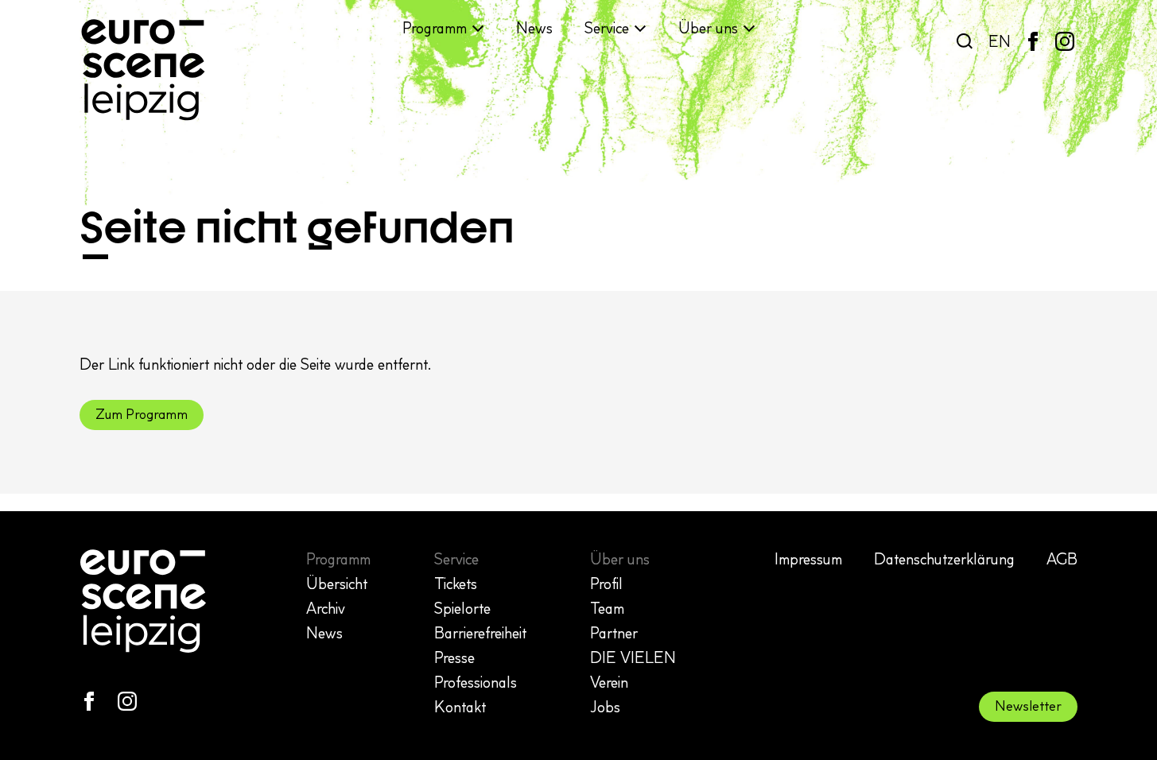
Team (607, 608)
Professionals (475, 682)
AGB (1061, 558)
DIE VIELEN (633, 657)
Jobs (605, 706)
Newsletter (1028, 706)
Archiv (325, 608)
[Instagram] (1064, 41)
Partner (614, 632)
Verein (609, 682)
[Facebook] (1033, 41)
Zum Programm (141, 414)
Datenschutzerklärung (944, 558)
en (999, 41)
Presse (454, 657)
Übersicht (336, 583)
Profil (606, 583)
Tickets (455, 583)
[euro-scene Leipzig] (143, 70)
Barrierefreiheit (480, 632)
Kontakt (460, 706)
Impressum (808, 558)
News (534, 27)
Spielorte (462, 608)
